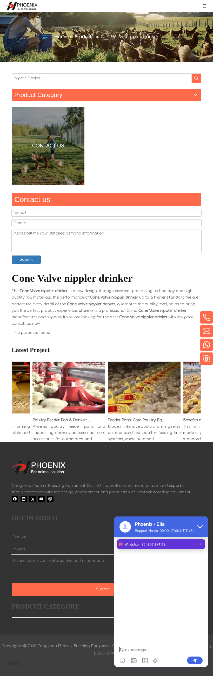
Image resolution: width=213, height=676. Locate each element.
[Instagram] (50, 498)
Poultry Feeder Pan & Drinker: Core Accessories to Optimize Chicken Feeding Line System (57, 420)
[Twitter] (32, 498)
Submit (26, 259)
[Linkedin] (24, 498)
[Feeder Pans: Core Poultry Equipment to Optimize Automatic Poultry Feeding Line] (139, 414)
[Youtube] (41, 498)
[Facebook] (15, 498)
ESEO (99, 653)
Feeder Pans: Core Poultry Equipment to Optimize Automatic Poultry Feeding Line (132, 420)
